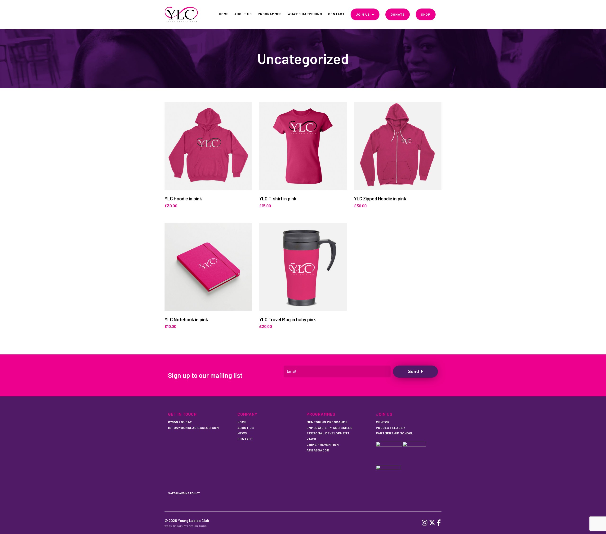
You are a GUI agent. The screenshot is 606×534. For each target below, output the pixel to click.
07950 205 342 (180, 422)
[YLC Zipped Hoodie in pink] (397, 146)
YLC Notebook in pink (186, 319)
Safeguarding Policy (184, 493)
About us (245, 428)
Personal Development (328, 433)
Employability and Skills (329, 428)
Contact (245, 439)
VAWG (311, 439)
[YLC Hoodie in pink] (208, 146)
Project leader (390, 428)
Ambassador (318, 450)
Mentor (383, 422)
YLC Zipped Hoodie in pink (380, 198)
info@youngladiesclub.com (193, 428)
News (242, 433)
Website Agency (176, 526)
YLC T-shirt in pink (277, 198)
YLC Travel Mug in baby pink (287, 319)
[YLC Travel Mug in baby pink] (303, 267)
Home (241, 422)
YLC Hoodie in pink (183, 198)
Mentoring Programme (327, 422)
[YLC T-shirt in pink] (303, 146)
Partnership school (394, 433)
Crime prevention (323, 444)
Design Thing (198, 526)
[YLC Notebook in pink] (208, 267)
